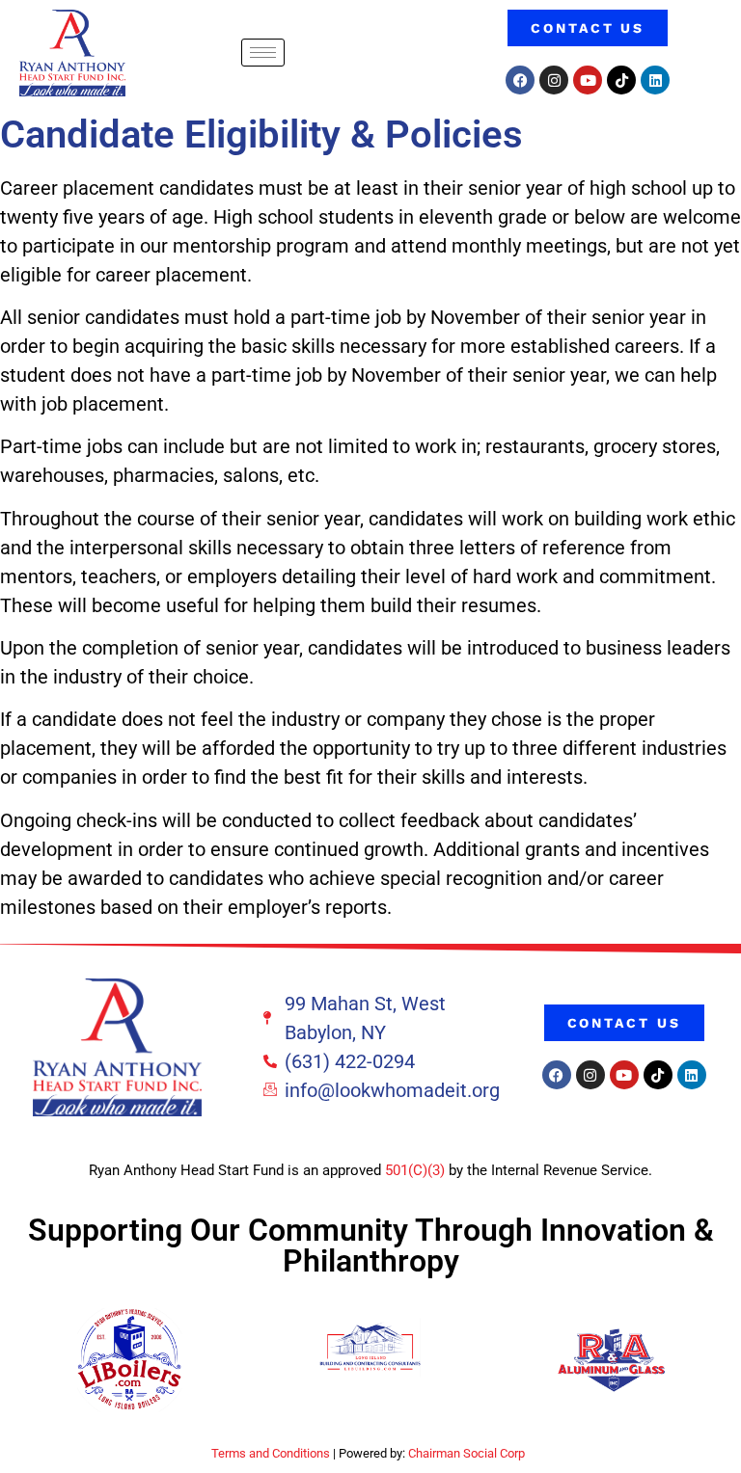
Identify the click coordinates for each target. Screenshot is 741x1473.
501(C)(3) (415, 1170)
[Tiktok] (621, 80)
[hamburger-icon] (263, 53)
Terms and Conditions (270, 1453)
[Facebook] (520, 80)
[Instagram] (553, 80)
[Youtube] (587, 80)
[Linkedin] (655, 80)
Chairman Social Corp (466, 1453)
